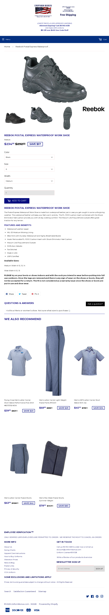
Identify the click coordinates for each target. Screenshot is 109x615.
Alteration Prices (11, 559)
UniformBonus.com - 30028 (23, 604)
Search (7, 591)
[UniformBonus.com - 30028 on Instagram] (101, 597)
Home (7, 46)
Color (6, 152)
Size (6, 164)
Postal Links (9, 566)
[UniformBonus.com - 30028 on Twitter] (87, 597)
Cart (105, 39)
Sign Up (99, 569)
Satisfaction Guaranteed (24, 591)
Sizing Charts (9, 550)
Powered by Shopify (48, 604)
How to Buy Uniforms (13, 556)
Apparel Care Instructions (14, 553)
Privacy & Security (11, 569)
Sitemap (42, 591)
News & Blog (9, 563)
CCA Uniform (9, 572)
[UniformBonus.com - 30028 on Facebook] (92, 597)
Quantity (8, 188)
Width (7, 176)
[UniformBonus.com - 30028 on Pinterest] (97, 597)
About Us (8, 547)
